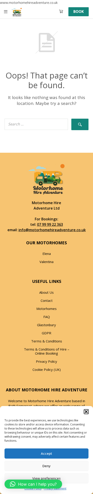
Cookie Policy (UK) (47, 369)
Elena (46, 253)
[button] (86, 411)
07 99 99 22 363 (50, 224)
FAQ (46, 316)
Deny (46, 466)
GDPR (46, 333)
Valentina (46, 261)
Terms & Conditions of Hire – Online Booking (46, 351)
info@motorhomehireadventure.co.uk (52, 229)
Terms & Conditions (46, 341)
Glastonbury (46, 325)
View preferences (46, 478)
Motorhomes (46, 308)
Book (78, 11)
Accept (46, 453)
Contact (47, 300)
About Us (46, 292)
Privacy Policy (46, 361)
